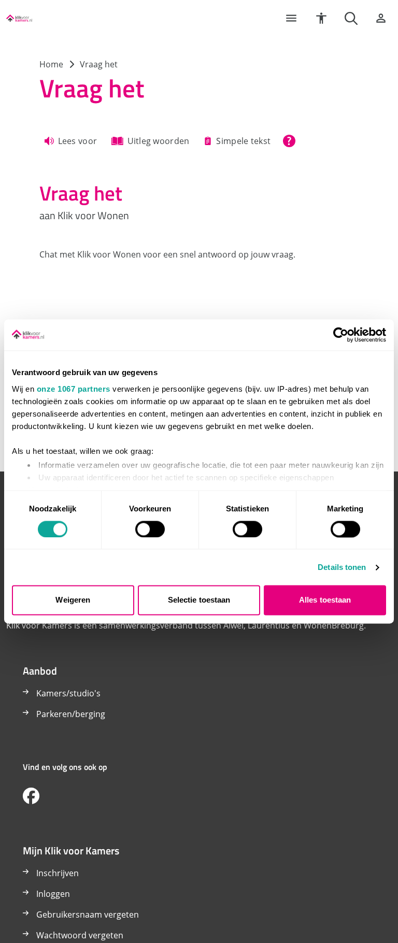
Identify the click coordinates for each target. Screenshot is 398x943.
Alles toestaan (325, 600)
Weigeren (72, 600)
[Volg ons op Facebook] (31, 796)
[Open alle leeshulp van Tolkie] (289, 141)
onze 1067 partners (73, 388)
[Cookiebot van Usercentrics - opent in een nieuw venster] (340, 334)
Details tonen (342, 567)
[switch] (150, 529)
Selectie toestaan (199, 600)
